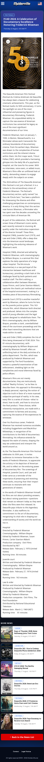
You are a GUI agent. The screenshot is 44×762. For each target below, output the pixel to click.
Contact (16, 751)
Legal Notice (26, 751)
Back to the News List (23, 737)
